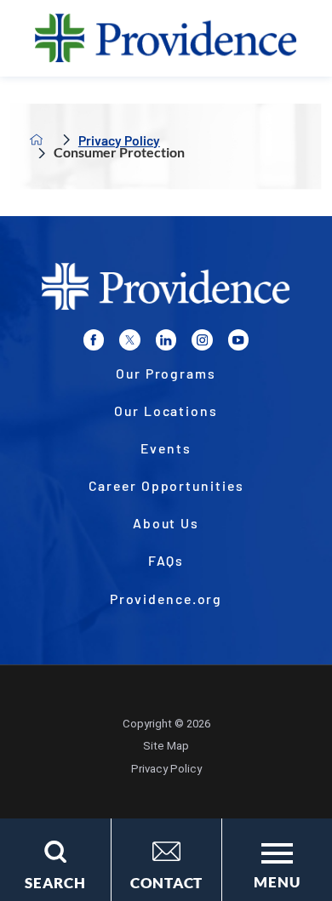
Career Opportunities (166, 485)
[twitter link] (129, 339)
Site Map (166, 745)
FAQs (166, 560)
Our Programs (166, 373)
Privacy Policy (119, 140)
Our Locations (166, 410)
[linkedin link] (166, 339)
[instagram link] (202, 339)
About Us (166, 523)
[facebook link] (93, 339)
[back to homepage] (36, 139)
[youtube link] (238, 339)
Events (165, 448)
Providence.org (166, 598)
